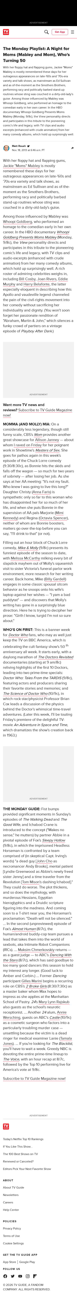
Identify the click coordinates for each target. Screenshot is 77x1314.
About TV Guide (13, 1187)
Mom (38, 434)
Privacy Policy (12, 1228)
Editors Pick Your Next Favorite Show (27, 1169)
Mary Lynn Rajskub (54, 1002)
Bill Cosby (27, 279)
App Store (9, 1262)
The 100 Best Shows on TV (20, 1154)
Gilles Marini (31, 981)
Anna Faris (41, 492)
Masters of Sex (47, 450)
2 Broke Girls (36, 986)
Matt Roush (19, 146)
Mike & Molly (28, 548)
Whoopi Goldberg (17, 221)
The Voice (11, 1059)
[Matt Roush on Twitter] (28, 146)
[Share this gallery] (72, 148)
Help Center (11, 1210)
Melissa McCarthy (25, 558)
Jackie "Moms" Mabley (21, 166)
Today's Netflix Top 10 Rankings (23, 1139)
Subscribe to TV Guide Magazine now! (34, 1078)
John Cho (44, 861)
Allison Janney (47, 440)
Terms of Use (11, 1236)
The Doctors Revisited (55, 657)
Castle (54, 1017)
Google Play (27, 1262)
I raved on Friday (28, 445)
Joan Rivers (46, 279)
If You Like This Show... (18, 1146)
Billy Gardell (55, 579)
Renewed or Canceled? (18, 1161)
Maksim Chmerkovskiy (36, 950)
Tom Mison (30, 882)
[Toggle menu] (72, 32)
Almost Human (24, 929)
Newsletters (11, 1195)
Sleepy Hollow (53, 840)
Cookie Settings (13, 1243)
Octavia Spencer (53, 518)
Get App (60, 32)
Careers (8, 1202)
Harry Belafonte (37, 284)
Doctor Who (18, 635)
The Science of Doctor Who (25, 693)
